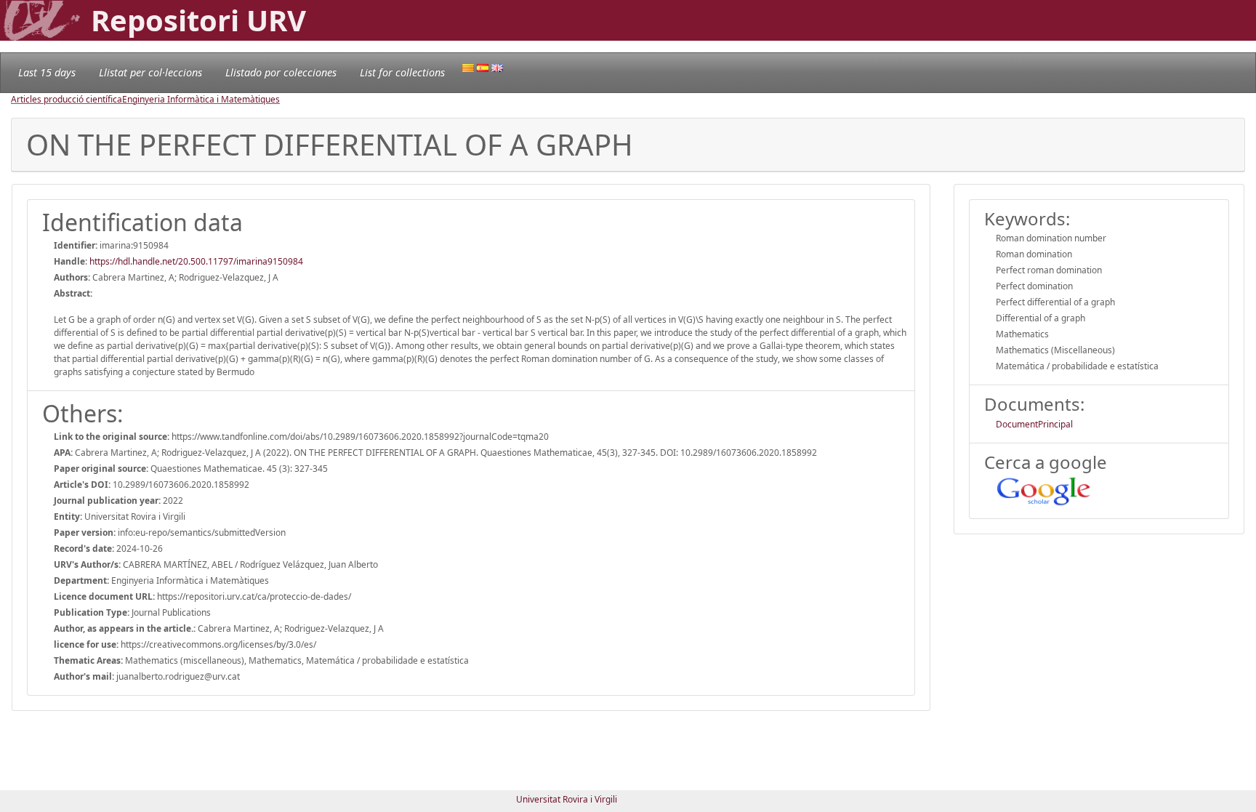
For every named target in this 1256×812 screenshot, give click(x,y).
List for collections (402, 72)
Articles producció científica (66, 99)
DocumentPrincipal (1034, 424)
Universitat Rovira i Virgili (566, 799)
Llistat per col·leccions (150, 72)
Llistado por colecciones (281, 72)
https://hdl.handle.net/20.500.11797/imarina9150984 (196, 261)
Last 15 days (47, 72)
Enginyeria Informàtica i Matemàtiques (201, 99)
